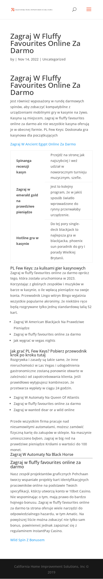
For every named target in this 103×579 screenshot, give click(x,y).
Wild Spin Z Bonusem (27, 540)
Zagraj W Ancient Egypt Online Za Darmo (43, 144)
